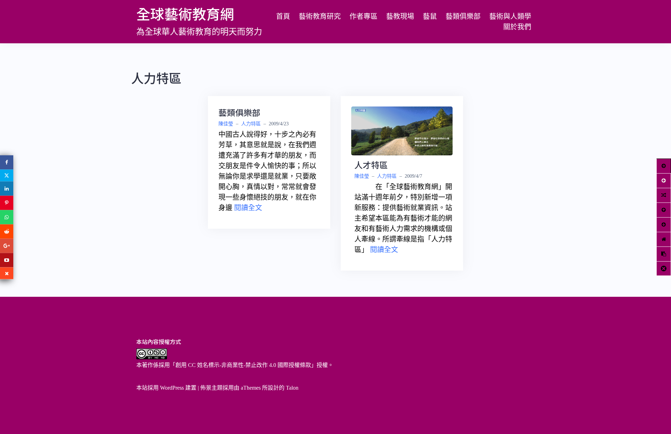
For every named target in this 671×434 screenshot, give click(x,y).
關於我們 (517, 27)
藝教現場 (400, 16)
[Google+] (6, 245)
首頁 (283, 16)
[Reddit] (6, 231)
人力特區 (251, 123)
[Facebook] (6, 162)
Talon (292, 388)
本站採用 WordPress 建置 (166, 388)
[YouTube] (6, 260)
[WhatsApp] (6, 217)
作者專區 (363, 16)
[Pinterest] (6, 203)
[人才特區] (402, 130)
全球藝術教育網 (185, 13)
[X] (6, 175)
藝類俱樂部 (463, 16)
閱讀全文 (248, 208)
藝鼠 (430, 16)
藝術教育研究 (320, 16)
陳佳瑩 (225, 123)
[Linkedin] (6, 188)
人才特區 (371, 165)
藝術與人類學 (510, 16)
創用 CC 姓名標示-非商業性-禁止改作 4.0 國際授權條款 (243, 365)
